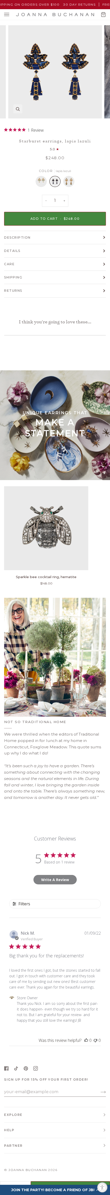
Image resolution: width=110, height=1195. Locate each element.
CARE (9, 264)
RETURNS (13, 290)
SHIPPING (13, 277)
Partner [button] (13, 1146)
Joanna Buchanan (27, 1170)
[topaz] (68, 183)
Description (17, 237)
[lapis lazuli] (56, 183)
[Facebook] (6, 1068)
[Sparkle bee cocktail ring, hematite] (46, 528)
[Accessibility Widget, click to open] (102, 1187)
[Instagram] (35, 1068)
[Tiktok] (16, 1068)
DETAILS (12, 251)
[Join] (99, 1092)
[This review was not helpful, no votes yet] (95, 1040)
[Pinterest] (26, 1068)
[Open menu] (11, 14)
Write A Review (55, 879)
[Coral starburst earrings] (42, 183)
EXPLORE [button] (13, 1115)
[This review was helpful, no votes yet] (86, 1040)
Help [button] (9, 1130)
